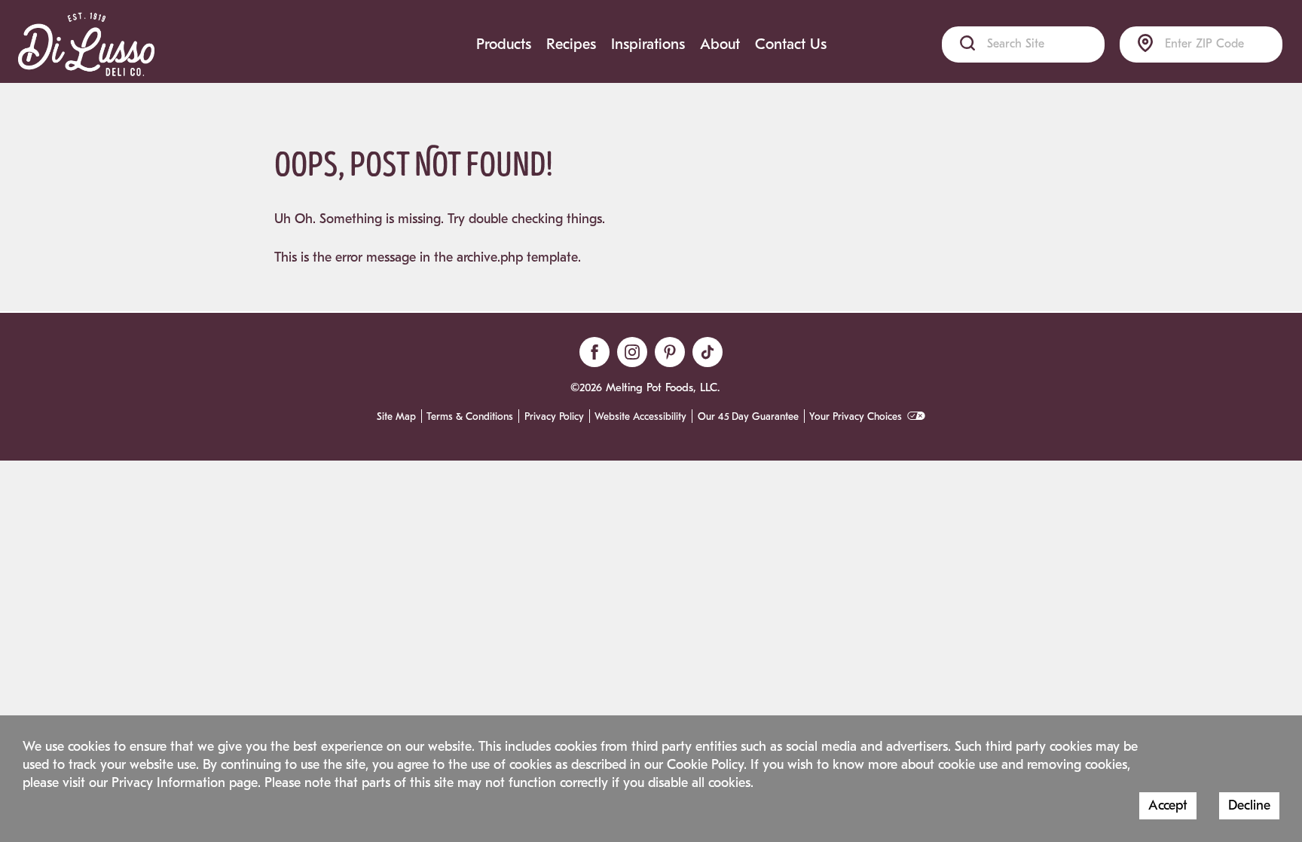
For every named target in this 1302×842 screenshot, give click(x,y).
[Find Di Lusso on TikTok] (707, 352)
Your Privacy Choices (855, 417)
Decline (1249, 805)
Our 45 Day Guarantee (748, 417)
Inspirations (648, 44)
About (720, 44)
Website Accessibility (640, 417)
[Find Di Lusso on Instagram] (632, 352)
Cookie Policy (705, 765)
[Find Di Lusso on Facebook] (594, 352)
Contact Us (791, 44)
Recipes (571, 44)
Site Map (396, 417)
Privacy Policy (554, 417)
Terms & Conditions (469, 417)
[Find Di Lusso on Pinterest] (670, 352)
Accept (1167, 805)
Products (503, 44)
